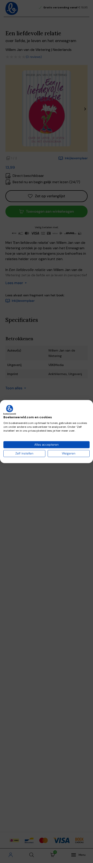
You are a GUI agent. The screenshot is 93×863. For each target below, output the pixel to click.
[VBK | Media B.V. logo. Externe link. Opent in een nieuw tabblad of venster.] (9, 409)
